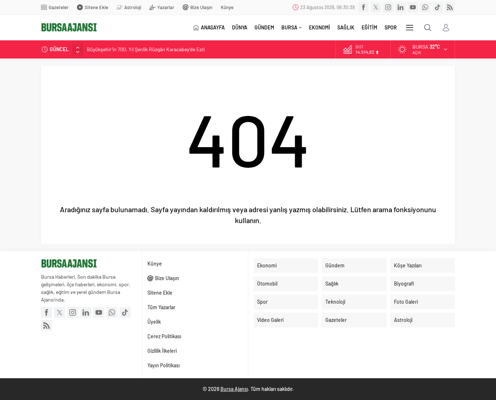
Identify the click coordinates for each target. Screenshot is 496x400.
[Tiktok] (437, 7)
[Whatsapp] (425, 7)
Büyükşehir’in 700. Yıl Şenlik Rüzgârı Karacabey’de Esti (146, 49)
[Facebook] (363, 7)
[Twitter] (376, 7)
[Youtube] (413, 7)
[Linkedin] (400, 7)
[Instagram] (388, 7)
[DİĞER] (410, 27)
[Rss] (450, 7)
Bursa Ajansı (234, 389)
